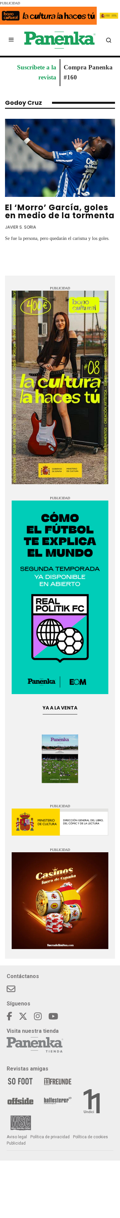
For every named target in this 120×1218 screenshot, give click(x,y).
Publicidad (16, 1143)
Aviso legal (17, 1137)
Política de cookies (90, 1137)
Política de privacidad (50, 1137)
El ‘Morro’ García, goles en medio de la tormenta (60, 211)
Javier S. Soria (20, 227)
